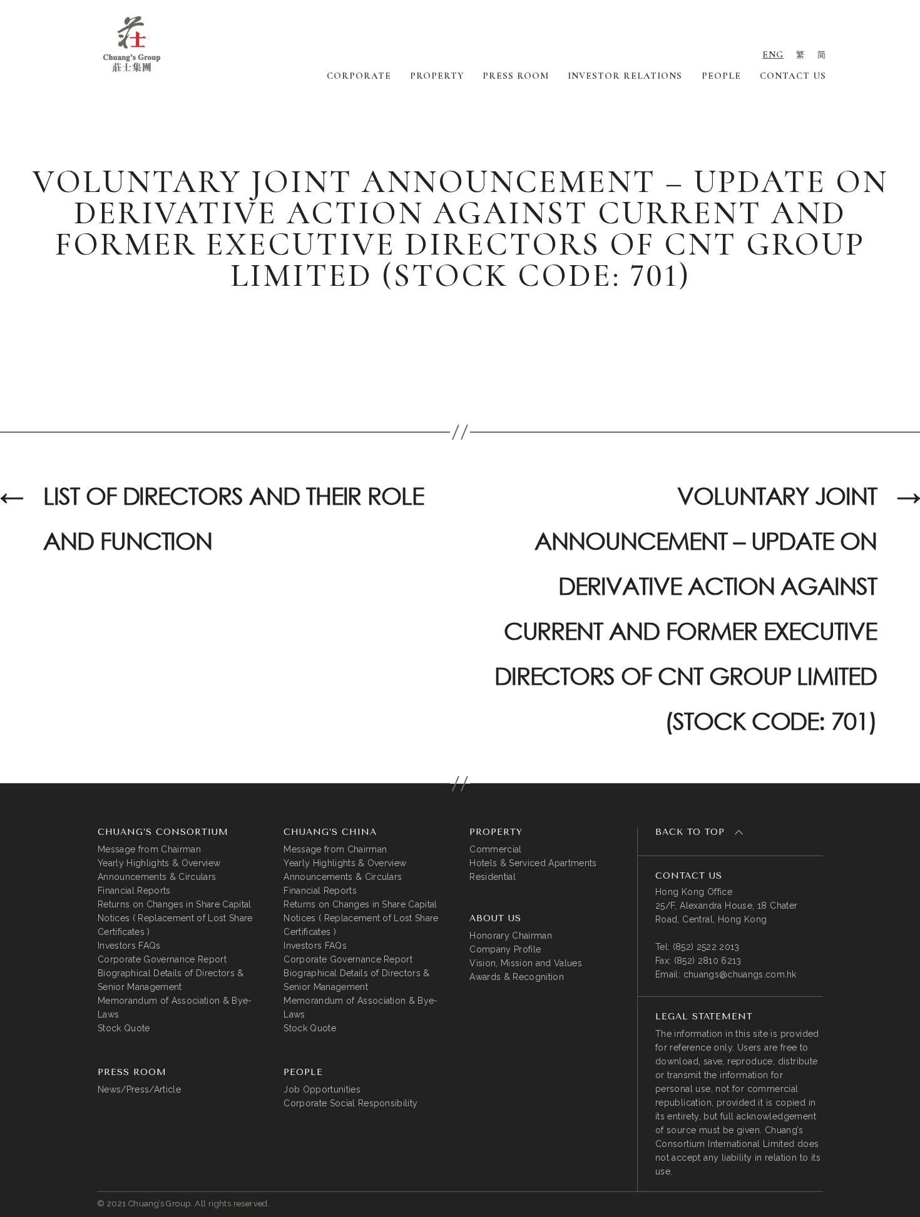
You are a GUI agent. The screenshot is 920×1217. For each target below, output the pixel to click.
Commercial (495, 849)
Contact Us (793, 75)
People (721, 75)
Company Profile (505, 949)
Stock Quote (124, 1028)
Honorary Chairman (510, 936)
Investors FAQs (129, 946)
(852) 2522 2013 (706, 947)
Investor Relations (625, 75)
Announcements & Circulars (157, 877)
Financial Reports (134, 891)
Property (437, 75)
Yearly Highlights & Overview (159, 863)
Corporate (359, 75)
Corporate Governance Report (162, 959)
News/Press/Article (139, 1089)
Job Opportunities (322, 1089)
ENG (773, 54)
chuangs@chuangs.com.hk (740, 974)
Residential (492, 877)
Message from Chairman (149, 849)
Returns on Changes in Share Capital (175, 904)
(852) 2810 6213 (708, 961)
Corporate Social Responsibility (350, 1103)
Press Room (516, 75)
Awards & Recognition (516, 977)
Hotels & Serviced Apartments (532, 863)
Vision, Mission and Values (525, 963)
